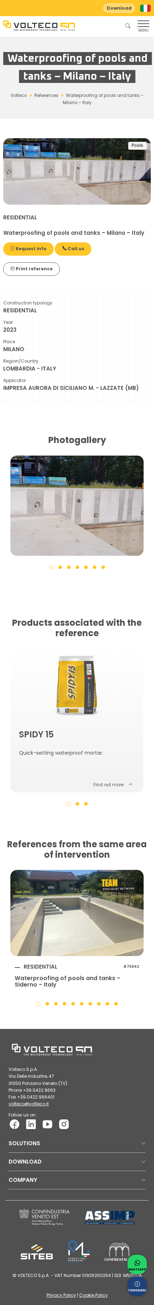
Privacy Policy (61, 1295)
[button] (51, 567)
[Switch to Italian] (145, 8)
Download (119, 8)
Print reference (34, 269)
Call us (75, 249)
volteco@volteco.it (29, 1104)
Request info (31, 249)
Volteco (18, 95)
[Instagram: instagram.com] (64, 1124)
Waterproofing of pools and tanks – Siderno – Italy (67, 981)
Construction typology (27, 303)
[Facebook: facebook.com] (14, 1124)
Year (8, 322)
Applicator (14, 380)
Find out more (108, 785)
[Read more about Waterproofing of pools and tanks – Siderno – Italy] (77, 913)
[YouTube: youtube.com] (47, 1124)
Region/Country (20, 361)
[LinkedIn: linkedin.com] (31, 1124)
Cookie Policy (93, 1295)
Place (9, 342)
